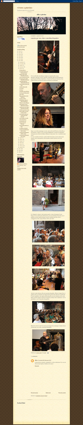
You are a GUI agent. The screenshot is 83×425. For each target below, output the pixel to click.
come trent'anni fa (22, 119)
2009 (20, 152)
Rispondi (37, 366)
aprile (21, 142)
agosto (21, 68)
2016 (20, 54)
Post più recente (34, 392)
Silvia (36, 360)
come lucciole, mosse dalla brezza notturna (24, 105)
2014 (20, 57)
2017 (20, 52)
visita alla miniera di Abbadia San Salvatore (24, 82)
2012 (20, 60)
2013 (20, 59)
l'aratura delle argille (23, 86)
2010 (20, 150)
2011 (20, 148)
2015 (20, 55)
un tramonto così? (22, 121)
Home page (48, 392)
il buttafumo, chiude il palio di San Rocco (23, 100)
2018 (20, 51)
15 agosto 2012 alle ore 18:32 (44, 360)
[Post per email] (48, 352)
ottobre (21, 65)
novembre (22, 63)
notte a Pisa (21, 94)
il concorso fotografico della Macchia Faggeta (24, 79)
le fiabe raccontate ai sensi (24, 109)
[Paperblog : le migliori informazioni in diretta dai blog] (21, 40)
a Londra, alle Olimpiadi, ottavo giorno (24, 130)
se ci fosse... (21, 88)
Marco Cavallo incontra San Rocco (23, 96)
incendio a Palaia (22, 98)
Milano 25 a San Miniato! (24, 102)
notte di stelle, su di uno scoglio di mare (23, 112)
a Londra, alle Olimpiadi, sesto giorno (24, 135)
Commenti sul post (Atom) (41, 395)
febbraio (21, 145)
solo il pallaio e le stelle (23, 118)
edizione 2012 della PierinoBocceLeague (23, 75)
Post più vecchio (62, 392)
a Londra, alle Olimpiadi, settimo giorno (24, 133)
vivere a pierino (24, 7)
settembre (21, 67)
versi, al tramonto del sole (24, 77)
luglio (21, 137)
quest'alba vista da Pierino (24, 91)
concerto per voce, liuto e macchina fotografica (24, 107)
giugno (21, 139)
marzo (21, 144)
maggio (21, 141)
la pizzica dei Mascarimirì (24, 92)
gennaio (21, 147)
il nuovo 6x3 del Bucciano (22, 123)
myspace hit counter (21, 46)
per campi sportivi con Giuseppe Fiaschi (23, 72)
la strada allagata (22, 70)
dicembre (21, 62)
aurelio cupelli (23, 163)
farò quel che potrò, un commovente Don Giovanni (23, 115)
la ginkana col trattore (23, 128)
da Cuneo (21, 89)
